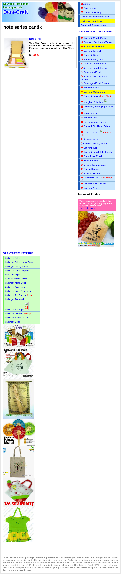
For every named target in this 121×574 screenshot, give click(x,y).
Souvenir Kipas (91, 87)
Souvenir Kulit (90, 147)
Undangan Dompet (13, 313)
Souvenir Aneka (91, 188)
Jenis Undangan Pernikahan (18, 252)
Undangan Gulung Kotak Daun (19, 262)
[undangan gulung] (18, 418)
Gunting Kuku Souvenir (95, 165)
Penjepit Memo (91, 169)
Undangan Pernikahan (92, 21)
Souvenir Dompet (92, 55)
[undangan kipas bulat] (19, 445)
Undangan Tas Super (14, 309)
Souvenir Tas (90, 117)
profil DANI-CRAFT (61, 562)
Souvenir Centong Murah (94, 143)
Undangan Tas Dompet (15, 295)
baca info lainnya (88, 208)
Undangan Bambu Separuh (17, 270)
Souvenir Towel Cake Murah (98, 152)
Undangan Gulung (13, 258)
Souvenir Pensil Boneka (95, 68)
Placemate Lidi (91, 177)
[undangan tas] (19, 347)
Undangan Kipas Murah (15, 283)
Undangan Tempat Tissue (16, 318)
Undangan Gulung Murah (16, 266)
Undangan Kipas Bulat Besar (18, 291)
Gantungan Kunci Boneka (96, 83)
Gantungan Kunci (92, 72)
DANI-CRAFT (94, 565)
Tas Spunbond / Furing (95, 122)
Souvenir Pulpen (91, 173)
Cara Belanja (90, 8)
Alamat (86, 4)
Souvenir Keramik (92, 51)
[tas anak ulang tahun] (18, 541)
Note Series (35, 39)
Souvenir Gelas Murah (95, 92)
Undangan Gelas (12, 322)
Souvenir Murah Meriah (95, 38)
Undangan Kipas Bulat (15, 287)
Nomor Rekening (92, 12)
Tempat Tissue (91, 132)
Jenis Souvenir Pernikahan (95, 31)
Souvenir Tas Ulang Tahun (97, 126)
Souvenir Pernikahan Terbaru (98, 42)
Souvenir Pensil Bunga (94, 63)
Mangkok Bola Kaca (94, 102)
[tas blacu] (18, 378)
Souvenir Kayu (90, 139)
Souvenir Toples (92, 96)
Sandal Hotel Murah (94, 46)
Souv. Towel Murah (93, 156)
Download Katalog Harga (93, 25)
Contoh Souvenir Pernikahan (95, 16)
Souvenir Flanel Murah (95, 183)
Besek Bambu (91, 113)
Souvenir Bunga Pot (94, 59)
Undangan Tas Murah (14, 299)
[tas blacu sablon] (18, 477)
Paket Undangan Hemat (16, 279)
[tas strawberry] (19, 506)
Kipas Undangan (12, 274)
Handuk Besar (91, 160)
